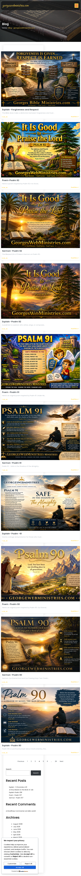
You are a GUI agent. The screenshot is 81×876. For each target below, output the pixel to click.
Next (61, 761)
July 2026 (16, 827)
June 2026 (17, 829)
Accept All (20, 867)
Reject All (28, 863)
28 (56, 761)
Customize (12, 863)
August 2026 (17, 824)
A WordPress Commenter (15, 811)
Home (4, 28)
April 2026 (16, 835)
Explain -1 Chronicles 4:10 (18, 787)
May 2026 (16, 832)
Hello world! (32, 811)
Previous (21, 761)
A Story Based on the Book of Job (21, 790)
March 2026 (17, 837)
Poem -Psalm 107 (15, 795)
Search (8, 769)
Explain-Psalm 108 (15, 792)
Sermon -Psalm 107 (16, 798)
